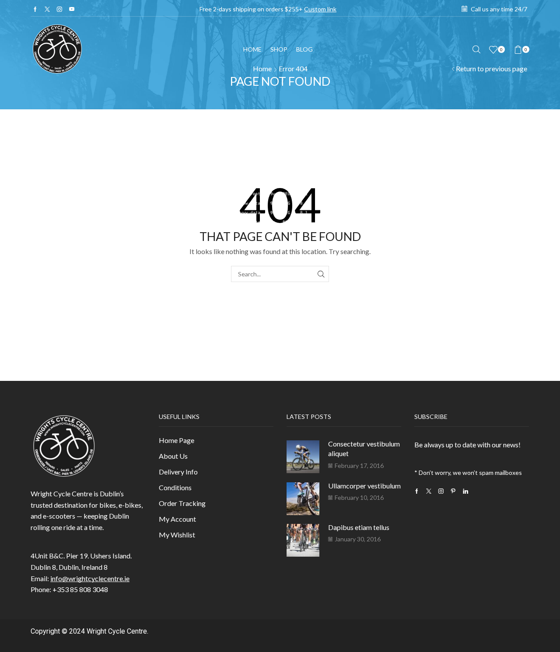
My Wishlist (177, 534)
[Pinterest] (453, 491)
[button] (476, 49)
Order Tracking (182, 503)
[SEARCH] (321, 274)
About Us (173, 456)
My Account (177, 519)
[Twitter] (47, 9)
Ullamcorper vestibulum (364, 485)
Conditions (175, 487)
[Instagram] (59, 9)
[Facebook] (35, 9)
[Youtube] (71, 9)
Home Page (176, 440)
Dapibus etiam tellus (358, 527)
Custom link (320, 9)
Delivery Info (178, 471)
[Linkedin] (465, 491)
